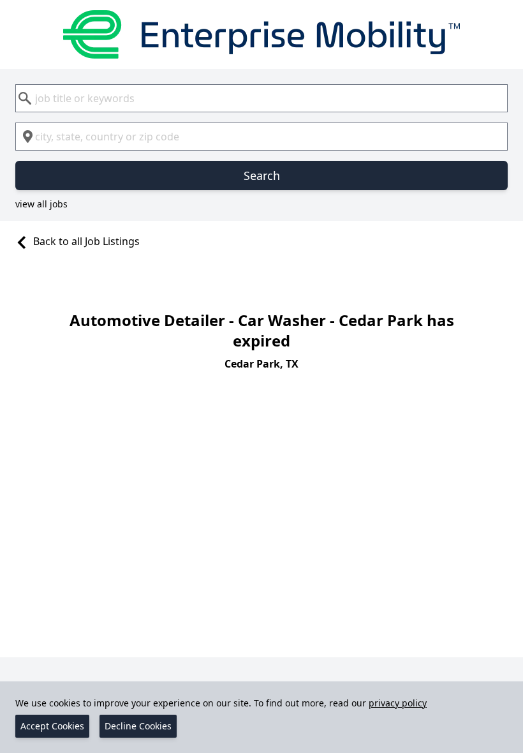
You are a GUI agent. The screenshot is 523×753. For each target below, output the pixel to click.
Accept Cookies (52, 726)
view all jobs (41, 204)
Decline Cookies (138, 726)
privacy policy (398, 703)
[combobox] (261, 98)
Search (262, 175)
